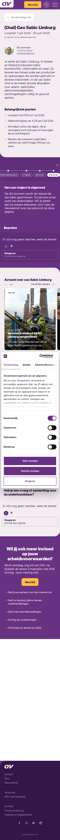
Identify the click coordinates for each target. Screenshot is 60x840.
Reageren (10, 253)
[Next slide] (11, 284)
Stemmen (26, 175)
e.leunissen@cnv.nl (26, 53)
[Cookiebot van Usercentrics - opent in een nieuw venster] (43, 356)
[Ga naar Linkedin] (40, 823)
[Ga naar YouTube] (33, 823)
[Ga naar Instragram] (26, 823)
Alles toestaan (30, 461)
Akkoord (40, 175)
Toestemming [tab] (11, 364)
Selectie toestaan (30, 471)
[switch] (52, 427)
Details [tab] (26, 364)
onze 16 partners (20, 380)
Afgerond (53, 175)
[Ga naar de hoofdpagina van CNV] (7, 3)
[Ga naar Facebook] (19, 823)
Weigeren (30, 481)
